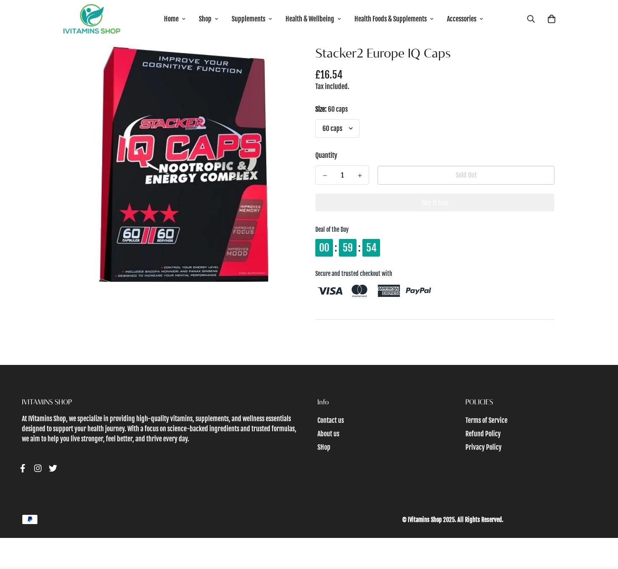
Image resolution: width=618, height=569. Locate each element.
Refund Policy (483, 434)
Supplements (248, 19)
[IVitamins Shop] (91, 19)
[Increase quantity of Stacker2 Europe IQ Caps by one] (360, 175)
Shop (205, 19)
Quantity (326, 155)
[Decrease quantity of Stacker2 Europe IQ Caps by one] (325, 175)
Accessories (461, 19)
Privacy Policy (483, 447)
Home (171, 19)
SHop (323, 447)
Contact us (330, 420)
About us (328, 434)
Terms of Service (486, 420)
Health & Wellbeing (309, 19)
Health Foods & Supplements (390, 19)
